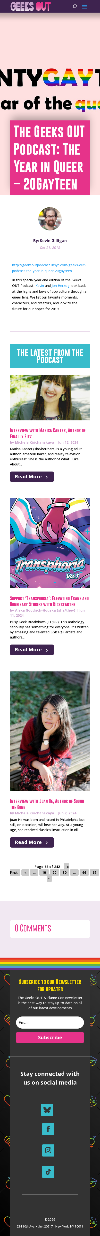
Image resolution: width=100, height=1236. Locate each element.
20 (54, 872)
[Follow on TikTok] (48, 1172)
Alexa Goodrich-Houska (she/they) (45, 610)
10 (44, 872)
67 (94, 872)
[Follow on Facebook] (48, 1129)
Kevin (39, 285)
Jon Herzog (61, 285)
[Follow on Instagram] (48, 1150)
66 (84, 872)
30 (65, 872)
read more (28, 476)
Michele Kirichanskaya (34, 442)
